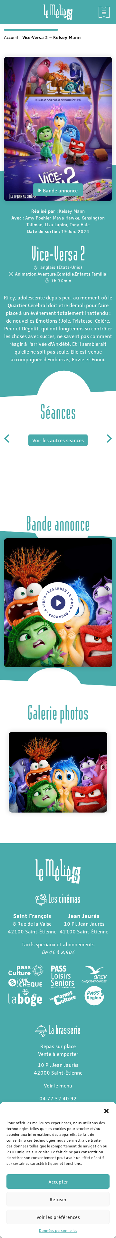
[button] (106, 1110)
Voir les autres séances (58, 440)
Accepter (58, 1181)
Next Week (108, 438)
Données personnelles (58, 1230)
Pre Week (7, 438)
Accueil (11, 37)
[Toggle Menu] (104, 12)
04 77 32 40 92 (58, 1098)
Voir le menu (58, 1085)
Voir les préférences (58, 1217)
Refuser (58, 1199)
